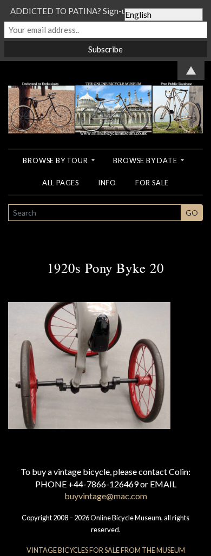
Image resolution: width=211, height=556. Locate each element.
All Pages (60, 182)
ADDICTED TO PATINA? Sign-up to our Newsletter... (105, 11)
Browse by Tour (56, 160)
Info (107, 182)
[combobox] (94, 212)
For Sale (152, 182)
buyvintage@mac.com (105, 496)
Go (192, 212)
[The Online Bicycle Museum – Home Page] (105, 97)
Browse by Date (146, 160)
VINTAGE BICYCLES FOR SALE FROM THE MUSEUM (106, 550)
